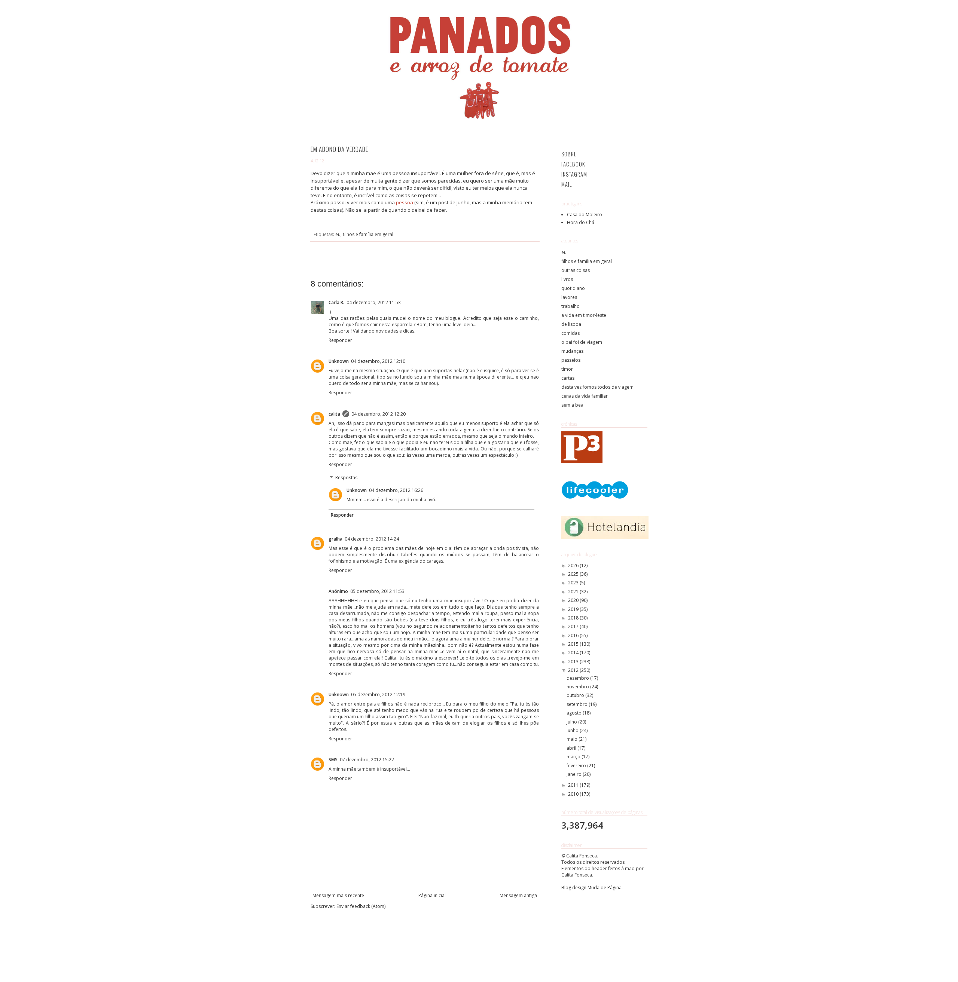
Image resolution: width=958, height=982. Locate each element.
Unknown (339, 361)
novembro (578, 686)
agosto (575, 713)
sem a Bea (572, 405)
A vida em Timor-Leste (583, 315)
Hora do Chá (580, 222)
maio (573, 739)
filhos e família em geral (368, 234)
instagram (574, 174)
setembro (578, 704)
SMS (333, 759)
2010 (574, 794)
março (574, 756)
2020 (574, 600)
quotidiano (573, 288)
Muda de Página (605, 887)
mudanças (572, 351)
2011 (574, 785)
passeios (570, 360)
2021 (574, 591)
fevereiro (577, 765)
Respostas (346, 478)
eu (338, 234)
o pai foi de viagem (581, 342)
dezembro (578, 678)
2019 (574, 609)
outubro (576, 695)
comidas (570, 333)
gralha (335, 539)
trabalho (570, 306)
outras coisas (575, 270)
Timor (567, 369)
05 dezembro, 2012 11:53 (377, 591)
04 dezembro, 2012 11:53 (374, 302)
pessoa (404, 202)
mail (566, 184)
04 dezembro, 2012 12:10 (378, 361)
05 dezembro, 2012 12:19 (378, 694)
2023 (574, 582)
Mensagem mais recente (338, 895)
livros (567, 279)
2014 (574, 652)
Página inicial (432, 895)
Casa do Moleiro (584, 214)
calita (334, 414)
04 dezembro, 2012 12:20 (378, 414)
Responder (340, 340)
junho (573, 730)
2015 (574, 644)
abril (572, 748)
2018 (574, 618)
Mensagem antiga (518, 895)
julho (572, 722)
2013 (574, 661)
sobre (569, 154)
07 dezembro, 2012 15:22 (367, 759)
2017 (574, 626)
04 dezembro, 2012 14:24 (372, 539)
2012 (574, 670)
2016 (574, 635)
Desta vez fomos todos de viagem (597, 387)
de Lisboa (571, 324)
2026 (574, 565)
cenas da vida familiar (584, 396)
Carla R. (336, 302)
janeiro (575, 774)
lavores (569, 297)
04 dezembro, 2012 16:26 (396, 490)
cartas (567, 378)
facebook (573, 164)
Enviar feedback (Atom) (360, 906)
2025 (574, 574)
